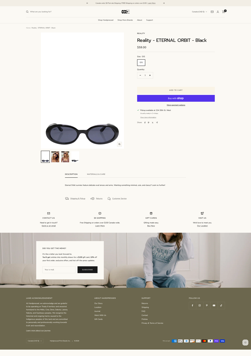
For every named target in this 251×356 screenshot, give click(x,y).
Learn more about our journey (38, 330)
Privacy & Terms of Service (152, 323)
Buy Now (151, 226)
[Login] (218, 12)
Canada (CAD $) (198, 12)
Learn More (151, 3)
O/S (141, 62)
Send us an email (49, 226)
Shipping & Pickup (77, 198)
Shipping (145, 307)
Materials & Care (96, 174)
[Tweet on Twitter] (153, 123)
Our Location (202, 226)
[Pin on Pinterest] (148, 123)
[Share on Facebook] (145, 123)
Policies (145, 319)
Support (149, 20)
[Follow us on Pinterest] (206, 305)
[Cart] (223, 11)
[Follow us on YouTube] (214, 305)
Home (28, 28)
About (139, 20)
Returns (99, 198)
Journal (97, 311)
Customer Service (119, 198)
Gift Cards (98, 319)
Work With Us (100, 315)
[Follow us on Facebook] (192, 305)
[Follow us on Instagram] (199, 305)
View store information (148, 117)
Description (71, 174)
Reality (141, 33)
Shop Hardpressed (105, 20)
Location (97, 307)
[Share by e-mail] (157, 122)
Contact (145, 315)
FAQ (143, 311)
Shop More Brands (125, 20)
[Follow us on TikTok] (221, 305)
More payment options (176, 105)
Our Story (98, 303)
